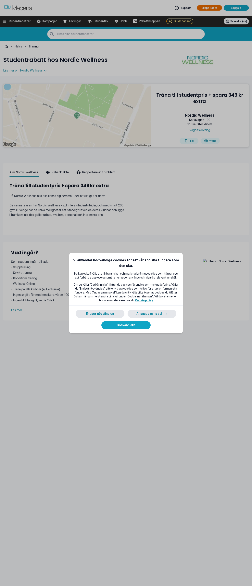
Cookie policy (144, 300)
